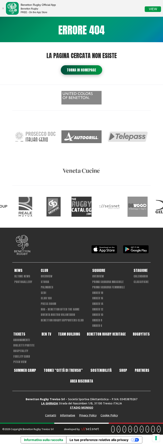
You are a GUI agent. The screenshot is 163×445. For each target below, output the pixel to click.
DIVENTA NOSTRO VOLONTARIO (58, 314)
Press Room (48, 303)
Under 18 (97, 292)
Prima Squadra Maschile (108, 281)
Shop (123, 370)
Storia (45, 281)
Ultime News (22, 276)
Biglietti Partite (24, 345)
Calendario (141, 276)
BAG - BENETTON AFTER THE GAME (60, 309)
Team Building (69, 334)
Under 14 (97, 303)
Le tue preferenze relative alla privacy (99, 440)
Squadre (98, 270)
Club (44, 270)
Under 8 (97, 320)
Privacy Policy (88, 415)
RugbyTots (141, 334)
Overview (46, 276)
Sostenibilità (101, 370)
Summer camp (25, 370)
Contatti (50, 415)
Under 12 (97, 309)
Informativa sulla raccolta (43, 440)
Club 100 (46, 298)
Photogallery (23, 281)
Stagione (141, 270)
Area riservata (81, 381)
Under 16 (97, 298)
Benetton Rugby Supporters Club (62, 320)
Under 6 (97, 325)
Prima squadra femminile (108, 287)
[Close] (3, 8)
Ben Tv (46, 334)
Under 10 (97, 314)
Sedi (43, 292)
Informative (67, 415)
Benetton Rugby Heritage (106, 334)
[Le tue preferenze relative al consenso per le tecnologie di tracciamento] (156, 438)
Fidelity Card (21, 356)
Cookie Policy (109, 415)
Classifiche (141, 281)
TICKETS (19, 334)
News (18, 270)
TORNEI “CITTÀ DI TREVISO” (63, 370)
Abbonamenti (21, 340)
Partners (142, 370)
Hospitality (20, 350)
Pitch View (19, 361)
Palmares (47, 287)
